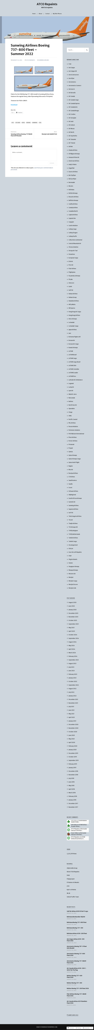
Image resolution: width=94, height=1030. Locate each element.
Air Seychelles (73, 136)
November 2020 (73, 728)
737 (13, 122)
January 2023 (72, 678)
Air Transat (72, 143)
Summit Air (72, 502)
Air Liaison (72, 125)
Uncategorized (73, 545)
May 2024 (72, 645)
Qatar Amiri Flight (74, 462)
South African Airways (75, 498)
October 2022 (73, 681)
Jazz (70, 333)
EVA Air (71, 261)
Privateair (71, 444)
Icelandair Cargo (73, 326)
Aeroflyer (71, 78)
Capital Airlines (73, 215)
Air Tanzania (72, 139)
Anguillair (72, 168)
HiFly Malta (72, 304)
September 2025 (74, 624)
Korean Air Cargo (74, 344)
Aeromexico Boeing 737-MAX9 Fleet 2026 (76, 962)
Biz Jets (71, 186)
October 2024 (73, 635)
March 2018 (72, 793)
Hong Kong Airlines (74, 315)
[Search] (86, 50)
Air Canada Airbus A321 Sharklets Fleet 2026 (77, 1002)
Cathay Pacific (73, 236)
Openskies (72, 408)
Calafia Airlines (73, 204)
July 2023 (71, 667)
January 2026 (72, 609)
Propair (71, 448)
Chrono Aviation (73, 247)
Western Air (72, 574)
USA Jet (71, 548)
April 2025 (72, 631)
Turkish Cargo (73, 541)
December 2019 (73, 753)
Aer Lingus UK (73, 71)
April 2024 (72, 649)
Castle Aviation (73, 225)
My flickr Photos (57, 13)
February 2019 (73, 764)
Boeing (28, 122)
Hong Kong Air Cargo (75, 311)
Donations (72, 254)
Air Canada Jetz (73, 107)
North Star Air (73, 405)
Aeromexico (72, 82)
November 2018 (73, 775)
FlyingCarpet (71, 879)
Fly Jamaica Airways (74, 276)
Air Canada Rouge (74, 110)
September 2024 (74, 638)
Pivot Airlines (73, 437)
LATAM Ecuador (73, 372)
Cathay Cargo (73, 229)
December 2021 (73, 699)
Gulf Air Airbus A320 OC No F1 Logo (77, 911)
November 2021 (73, 703)
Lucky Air (71, 387)
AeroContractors (74, 75)
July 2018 (71, 778)
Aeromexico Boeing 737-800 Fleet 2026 (76, 954)
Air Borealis (72, 92)
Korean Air (72, 340)
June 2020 (72, 735)
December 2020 (73, 724)
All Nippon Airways (74, 154)
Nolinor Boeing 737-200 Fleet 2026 (78, 988)
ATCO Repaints (47, 4)
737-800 (18, 122)
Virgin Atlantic (73, 559)
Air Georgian (72, 118)
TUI (40, 122)
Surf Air (71, 512)
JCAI (68, 886)
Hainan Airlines (73, 294)
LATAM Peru (72, 376)
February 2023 (73, 674)
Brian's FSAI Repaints (73, 872)
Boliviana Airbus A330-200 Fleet (77, 933)
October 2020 (73, 732)
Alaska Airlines (73, 150)
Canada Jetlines (73, 207)
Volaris (71, 563)
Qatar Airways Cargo (75, 459)
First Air (71, 265)
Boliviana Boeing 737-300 (75, 928)
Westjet (71, 577)
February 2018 (73, 796)
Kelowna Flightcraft (75, 337)
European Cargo (73, 258)
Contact (47, 13)
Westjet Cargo (73, 581)
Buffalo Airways (73, 200)
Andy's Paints (73, 164)
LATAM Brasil (73, 355)
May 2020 (72, 739)
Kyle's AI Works (71, 889)
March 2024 (72, 653)
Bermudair (72, 182)
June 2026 (72, 606)
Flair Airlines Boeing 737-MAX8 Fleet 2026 (76, 995)
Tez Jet (71, 520)
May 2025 (71, 627)
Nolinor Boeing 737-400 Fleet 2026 (74, 976)
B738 (23, 122)
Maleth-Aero (73, 394)
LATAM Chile (72, 365)
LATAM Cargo (73, 358)
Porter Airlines (73, 441)
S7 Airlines (72, 477)
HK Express (72, 308)
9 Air (70, 64)
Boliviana (71, 189)
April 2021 (72, 717)
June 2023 (72, 670)
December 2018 (73, 771)
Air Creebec (72, 114)
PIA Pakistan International (76, 434)
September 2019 (74, 760)
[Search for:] (78, 50)
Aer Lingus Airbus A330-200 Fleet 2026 (75, 940)
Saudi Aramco (73, 480)
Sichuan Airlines (73, 491)
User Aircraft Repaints (75, 552)
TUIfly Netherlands (74, 534)
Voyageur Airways (74, 566)
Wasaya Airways (73, 570)
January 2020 (72, 749)
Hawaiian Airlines (74, 301)
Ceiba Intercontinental (75, 240)
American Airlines (74, 161)
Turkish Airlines (73, 538)
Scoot (70, 487)
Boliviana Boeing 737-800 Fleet (76, 922)
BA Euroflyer (72, 179)
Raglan (71, 466)
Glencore (71, 283)
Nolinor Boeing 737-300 (74, 983)
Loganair (71, 383)
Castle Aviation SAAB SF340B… (79, 821)
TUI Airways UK (73, 527)
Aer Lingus (72, 67)
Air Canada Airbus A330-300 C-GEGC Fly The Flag (76, 969)
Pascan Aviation (73, 426)
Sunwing (34, 122)
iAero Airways (73, 319)
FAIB (68, 875)
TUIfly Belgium (73, 530)
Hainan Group (73, 297)
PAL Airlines (72, 423)
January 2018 (72, 800)
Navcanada (72, 398)
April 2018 (72, 789)
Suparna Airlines (73, 509)
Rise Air (71, 469)
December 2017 (73, 803)
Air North (71, 132)
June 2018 (71, 782)
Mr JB (68, 893)
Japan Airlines (73, 329)
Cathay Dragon (73, 232)
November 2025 (73, 617)
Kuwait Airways (73, 347)
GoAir (70, 286)
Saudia (70, 484)
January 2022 (72, 696)
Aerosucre (72, 89)
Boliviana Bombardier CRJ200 (76, 917)
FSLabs (71, 279)
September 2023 (74, 660)
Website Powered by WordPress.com (46, 1027)
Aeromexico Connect (75, 85)
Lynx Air (71, 390)
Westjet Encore (73, 584)
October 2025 (73, 620)
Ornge (70, 412)
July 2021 (71, 706)
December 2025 (73, 613)
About (40, 13)
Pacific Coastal (73, 419)
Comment (52, 163)
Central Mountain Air (75, 243)
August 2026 (72, 602)
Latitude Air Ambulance (76, 380)
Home (34, 13)
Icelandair (72, 322)
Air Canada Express (74, 103)
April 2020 (72, 742)
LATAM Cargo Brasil (74, 362)
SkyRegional (72, 495)
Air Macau (71, 128)
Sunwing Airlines (44, 60)
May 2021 (71, 714)
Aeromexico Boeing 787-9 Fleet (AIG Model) (77, 947)
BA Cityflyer (72, 175)
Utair (70, 556)
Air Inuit (71, 121)
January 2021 (72, 721)
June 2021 (71, 710)
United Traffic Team (73, 897)
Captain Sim (72, 218)
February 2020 (73, 746)
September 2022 (74, 685)
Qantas (71, 451)
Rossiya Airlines (73, 473)
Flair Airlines (72, 268)
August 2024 (72, 642)
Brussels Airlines (74, 197)
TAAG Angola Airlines (75, 516)
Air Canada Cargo (74, 100)
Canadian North (73, 211)
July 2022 (71, 692)
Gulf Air (71, 290)
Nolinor (71, 401)
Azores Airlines (73, 172)
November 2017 (73, 807)
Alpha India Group (72, 868)
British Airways (73, 193)
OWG (70, 416)
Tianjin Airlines (73, 523)
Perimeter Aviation (74, 430)
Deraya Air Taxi (73, 250)
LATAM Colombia (74, 369)
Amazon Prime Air (74, 157)
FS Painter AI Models (73, 882)
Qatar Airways (73, 455)
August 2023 (72, 663)
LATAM (71, 351)
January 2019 (72, 767)
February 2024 (73, 656)
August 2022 (72, 688)
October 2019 (73, 757)
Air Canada (72, 96)
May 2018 (71, 785)
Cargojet (71, 222)
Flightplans (72, 272)
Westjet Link (72, 588)
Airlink (71, 146)
